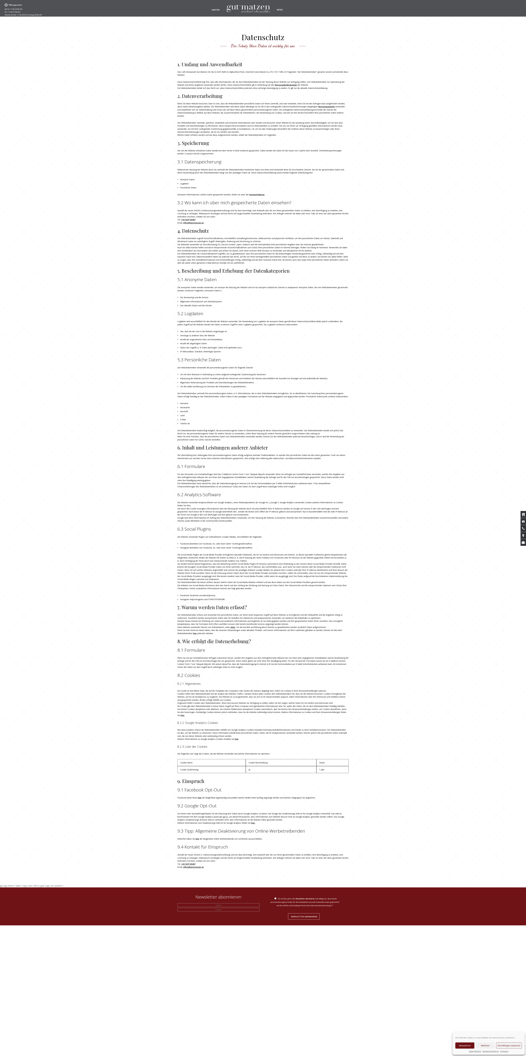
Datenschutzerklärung (490, 1051)
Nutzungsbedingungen (286, 85)
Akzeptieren (465, 1045)
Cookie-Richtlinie (475, 1051)
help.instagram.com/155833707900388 (207, 599)
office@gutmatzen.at (193, 223)
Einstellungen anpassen (509, 1045)
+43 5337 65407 (188, 219)
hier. (183, 715)
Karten (216, 10)
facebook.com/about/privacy (202, 595)
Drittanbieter (224, 386)
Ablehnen (485, 1045)
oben (232, 627)
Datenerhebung (256, 194)
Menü (280, 9)
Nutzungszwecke (326, 106)
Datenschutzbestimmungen (321, 905)
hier (195, 633)
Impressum (504, 1051)
